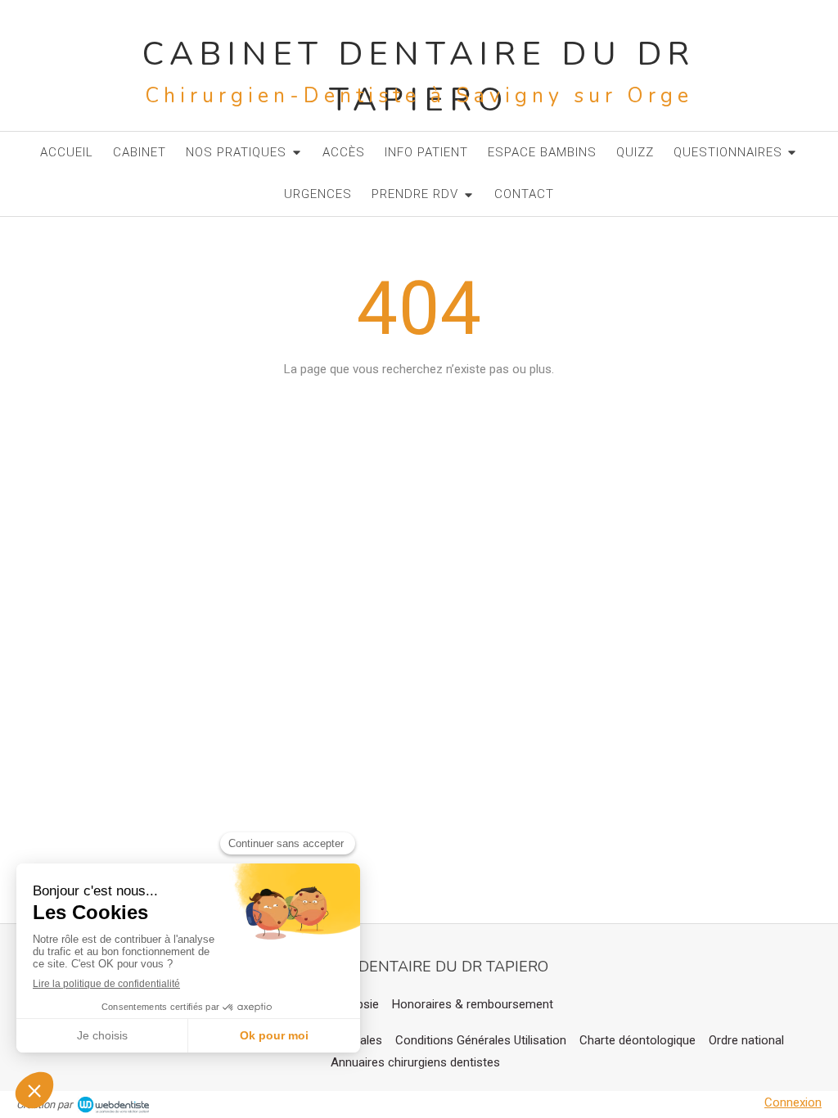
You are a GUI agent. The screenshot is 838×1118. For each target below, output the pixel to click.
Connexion (793, 1102)
